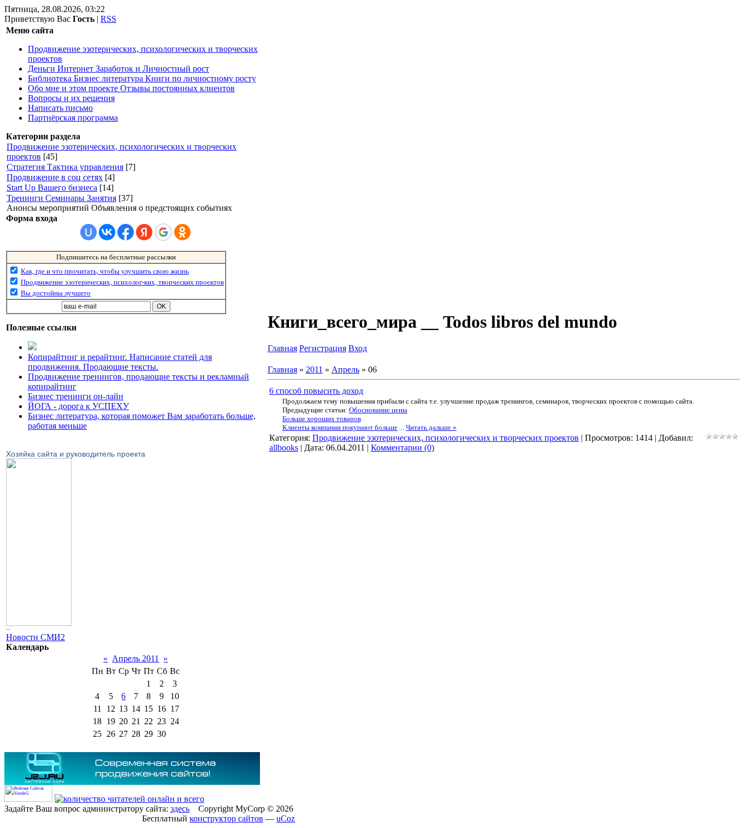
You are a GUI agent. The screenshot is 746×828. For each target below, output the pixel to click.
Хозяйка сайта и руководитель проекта (75, 454)
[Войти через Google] (163, 232)
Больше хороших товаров (321, 419)
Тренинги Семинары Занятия (61, 198)
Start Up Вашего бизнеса (52, 187)
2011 (314, 369)
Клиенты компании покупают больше (340, 427)
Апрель (345, 369)
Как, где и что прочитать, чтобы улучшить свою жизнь (105, 271)
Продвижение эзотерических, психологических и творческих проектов (445, 437)
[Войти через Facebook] (125, 232)
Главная (282, 348)
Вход (357, 348)
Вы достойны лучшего (56, 293)
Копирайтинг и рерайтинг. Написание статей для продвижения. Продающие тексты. (120, 361)
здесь (180, 808)
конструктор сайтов (226, 818)
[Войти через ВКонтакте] (107, 232)
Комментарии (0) (402, 447)
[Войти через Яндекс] (144, 232)
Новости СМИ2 (35, 637)
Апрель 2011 (135, 658)
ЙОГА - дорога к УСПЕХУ (78, 406)
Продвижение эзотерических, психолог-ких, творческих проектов (122, 282)
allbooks (283, 447)
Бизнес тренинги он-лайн (75, 396)
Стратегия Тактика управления (65, 166)
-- (8, 629)
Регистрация (322, 348)
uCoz (285, 818)
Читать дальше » (431, 427)
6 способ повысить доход (316, 390)
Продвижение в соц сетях (55, 177)
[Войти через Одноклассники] (182, 232)
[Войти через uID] (88, 232)
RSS (108, 18)
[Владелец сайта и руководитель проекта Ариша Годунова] (39, 623)
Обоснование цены (378, 410)
